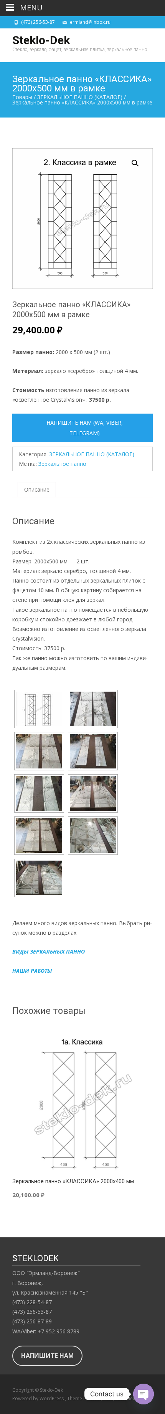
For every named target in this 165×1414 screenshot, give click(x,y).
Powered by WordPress (38, 1398)
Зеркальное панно (62, 463)
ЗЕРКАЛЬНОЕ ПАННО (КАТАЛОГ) (91, 454)
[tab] (37, 489)
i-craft (90, 1398)
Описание (37, 489)
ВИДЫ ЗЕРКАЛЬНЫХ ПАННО (48, 951)
